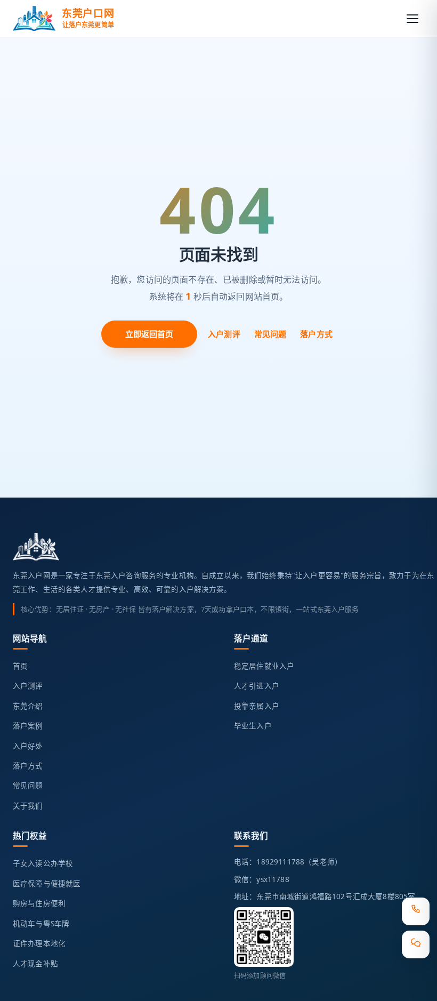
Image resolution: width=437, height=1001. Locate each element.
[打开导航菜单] (412, 18)
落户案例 (28, 726)
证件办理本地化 (39, 943)
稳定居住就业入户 (264, 666)
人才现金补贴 (35, 963)
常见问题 (270, 334)
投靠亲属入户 (256, 706)
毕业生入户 (253, 726)
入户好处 (28, 746)
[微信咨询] (416, 944)
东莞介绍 (28, 706)
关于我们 (28, 806)
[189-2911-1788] (416, 911)
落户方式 (316, 334)
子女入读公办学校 (43, 863)
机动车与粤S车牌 (41, 923)
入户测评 (224, 334)
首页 (20, 666)
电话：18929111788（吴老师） (288, 862)
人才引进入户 (256, 686)
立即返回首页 (149, 334)
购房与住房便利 (39, 903)
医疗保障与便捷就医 (46, 883)
